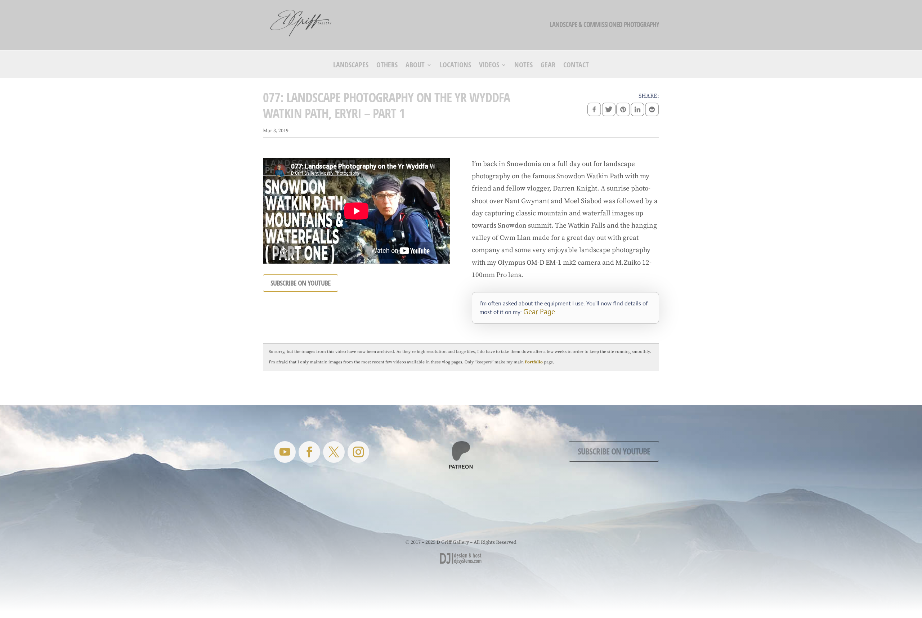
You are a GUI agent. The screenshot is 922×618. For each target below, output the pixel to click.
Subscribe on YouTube (614, 451)
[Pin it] (623, 110)
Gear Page (539, 311)
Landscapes (350, 66)
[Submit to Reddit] (652, 110)
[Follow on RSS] (285, 452)
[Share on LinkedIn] (637, 110)
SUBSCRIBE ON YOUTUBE (300, 283)
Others (387, 66)
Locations (455, 66)
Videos (489, 66)
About (415, 66)
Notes (523, 66)
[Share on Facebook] (594, 110)
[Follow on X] (334, 452)
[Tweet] (608, 110)
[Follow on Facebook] (309, 452)
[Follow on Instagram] (358, 452)
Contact (576, 66)
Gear (548, 66)
